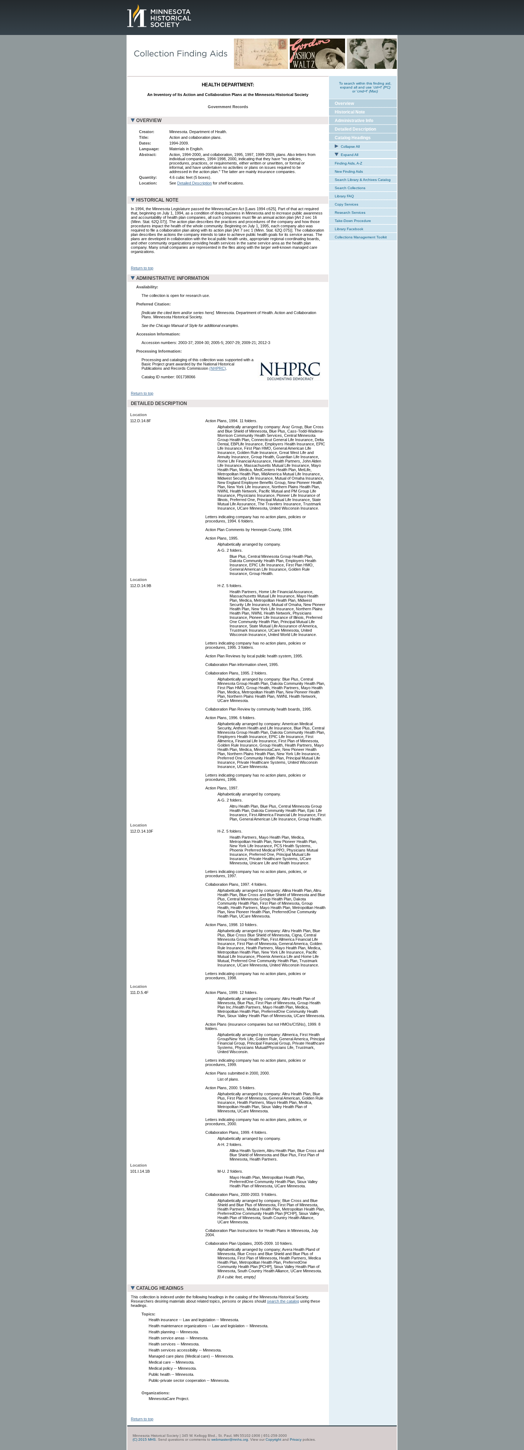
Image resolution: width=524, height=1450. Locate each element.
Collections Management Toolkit (361, 237)
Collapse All (350, 146)
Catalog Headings (353, 138)
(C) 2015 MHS (144, 1439)
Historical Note (350, 112)
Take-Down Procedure (353, 221)
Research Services (350, 212)
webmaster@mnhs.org (229, 1439)
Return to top (142, 268)
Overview (344, 103)
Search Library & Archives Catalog (363, 180)
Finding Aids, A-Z (348, 163)
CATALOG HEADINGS (160, 1288)
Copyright (273, 1439)
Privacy (296, 1439)
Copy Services (346, 204)
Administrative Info (354, 120)
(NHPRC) (217, 368)
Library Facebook (349, 229)
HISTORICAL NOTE (157, 200)
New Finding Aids (349, 171)
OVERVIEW (148, 120)
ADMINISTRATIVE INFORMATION (172, 278)
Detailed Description (194, 183)
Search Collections (350, 188)
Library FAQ (344, 196)
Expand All (349, 155)
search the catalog (283, 1301)
